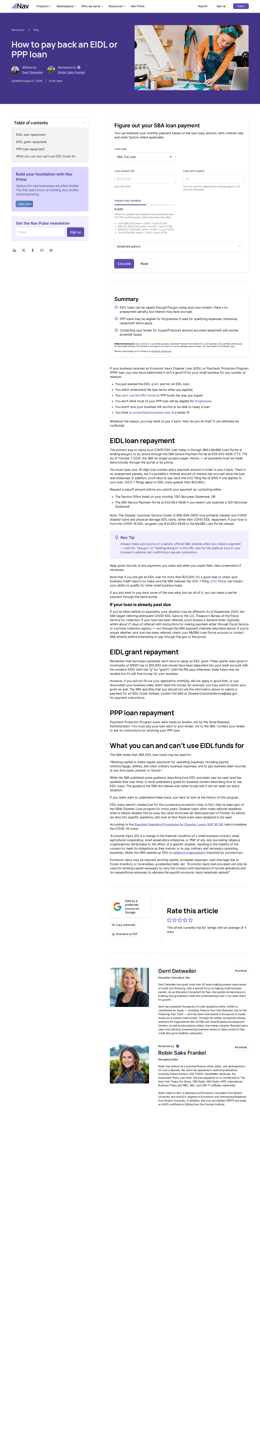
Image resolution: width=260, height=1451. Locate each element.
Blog (36, 29)
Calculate (124, 264)
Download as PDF (126, 934)
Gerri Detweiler (32, 72)
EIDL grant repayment (31, 142)
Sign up (75, 232)
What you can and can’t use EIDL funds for (46, 156)
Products (43, 6)
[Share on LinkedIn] (14, 250)
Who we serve (90, 6)
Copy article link (125, 924)
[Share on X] (24, 250)
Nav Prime (138, 6)
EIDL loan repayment (30, 134)
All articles (241, 970)
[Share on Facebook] (33, 250)
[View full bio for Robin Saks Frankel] (129, 1063)
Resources (115, 6)
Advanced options (128, 246)
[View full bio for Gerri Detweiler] (129, 987)
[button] (169, 920)
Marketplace (65, 6)
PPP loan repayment (30, 149)
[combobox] (144, 156)
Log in (241, 6)
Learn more (24, 203)
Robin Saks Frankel (71, 72)
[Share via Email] (42, 250)
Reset (144, 264)
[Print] (51, 250)
